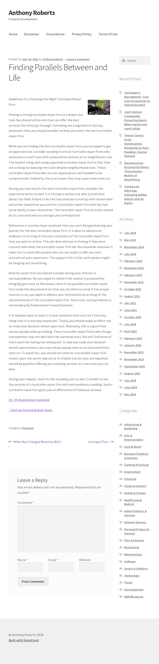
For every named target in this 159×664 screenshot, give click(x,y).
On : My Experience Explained (29, 400)
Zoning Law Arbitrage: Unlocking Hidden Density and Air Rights (135, 195)
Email (53, 560)
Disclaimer (31, 34)
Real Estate (131, 547)
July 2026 (130, 233)
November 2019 (134, 359)
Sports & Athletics (136, 568)
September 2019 (134, 366)
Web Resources (133, 596)
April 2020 (130, 331)
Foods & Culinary (135, 486)
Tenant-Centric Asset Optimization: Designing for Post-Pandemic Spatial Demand (136, 145)
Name (22, 560)
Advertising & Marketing (133, 426)
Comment (25, 502)
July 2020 (130, 324)
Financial (28, 428)
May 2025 (130, 240)
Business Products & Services (136, 456)
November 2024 (134, 247)
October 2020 (132, 317)
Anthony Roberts (32, 13)
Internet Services (135, 522)
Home (13, 34)
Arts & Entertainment (133, 437)
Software (130, 561)
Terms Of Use (108, 34)
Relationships (133, 554)
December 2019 (133, 352)
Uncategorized (133, 589)
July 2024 (130, 254)
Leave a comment (78, 59)
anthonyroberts (53, 59)
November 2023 (134, 268)
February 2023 (133, 275)
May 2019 (130, 394)
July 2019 (130, 380)
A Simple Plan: (98, 442)
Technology (131, 575)
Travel (128, 582)
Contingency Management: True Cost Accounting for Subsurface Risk (137, 99)
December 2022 (133, 282)
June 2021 (130, 310)
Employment (132, 472)
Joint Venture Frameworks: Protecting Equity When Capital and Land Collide (135, 120)
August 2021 (132, 296)
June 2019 (130, 387)
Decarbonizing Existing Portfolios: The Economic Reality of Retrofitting (136, 171)
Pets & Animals (134, 540)
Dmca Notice (55, 34)
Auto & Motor (132, 447)
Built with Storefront (24, 640)
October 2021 (132, 289)
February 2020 (133, 338)
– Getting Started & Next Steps (30, 410)
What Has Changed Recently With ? (35, 444)
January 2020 (132, 345)
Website (85, 560)
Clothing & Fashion (136, 465)
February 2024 (133, 261)
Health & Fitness (135, 493)
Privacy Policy (81, 34)
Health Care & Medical (133, 502)
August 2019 (132, 373)
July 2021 (130, 303)
